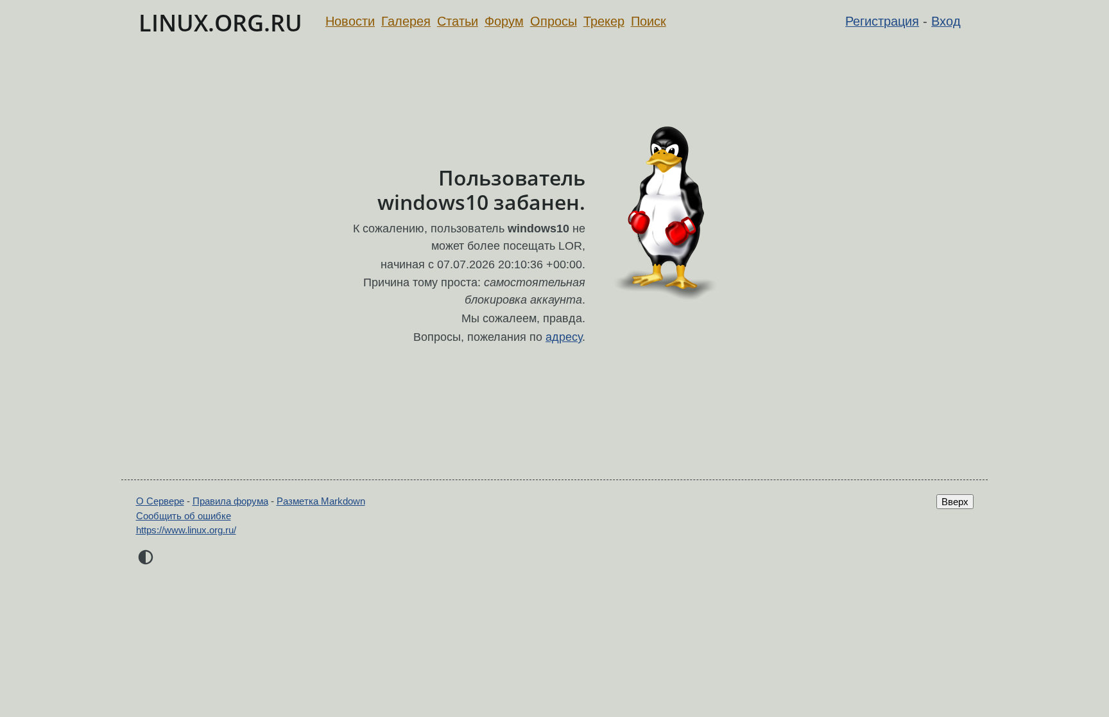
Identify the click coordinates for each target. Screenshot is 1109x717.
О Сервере (160, 501)
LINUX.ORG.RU (220, 23)
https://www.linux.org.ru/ (186, 529)
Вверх (954, 501)
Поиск (648, 21)
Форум (504, 21)
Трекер (603, 21)
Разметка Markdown (321, 501)
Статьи (457, 21)
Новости (350, 21)
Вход (946, 21)
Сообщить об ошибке (183, 515)
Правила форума (230, 501)
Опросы (553, 21)
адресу (564, 337)
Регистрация (882, 21)
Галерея (406, 21)
